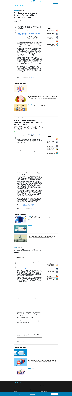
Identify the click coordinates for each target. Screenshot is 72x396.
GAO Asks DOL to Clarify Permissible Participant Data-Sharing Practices (40, 217)
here (29, 152)
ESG (23, 338)
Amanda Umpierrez (25, 340)
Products (15, 247)
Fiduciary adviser (31, 205)
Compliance (15, 117)
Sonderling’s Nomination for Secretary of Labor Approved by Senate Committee (41, 236)
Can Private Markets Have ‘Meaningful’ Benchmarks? (37, 227)
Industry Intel (32, 77)
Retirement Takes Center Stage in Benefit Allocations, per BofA (38, 105)
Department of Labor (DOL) (36, 204)
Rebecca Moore (19, 21)
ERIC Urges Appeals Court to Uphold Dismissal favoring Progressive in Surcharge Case (51, 44)
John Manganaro (19, 129)
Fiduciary (28, 205)
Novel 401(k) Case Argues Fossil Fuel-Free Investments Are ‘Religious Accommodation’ (42, 360)
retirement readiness (31, 74)
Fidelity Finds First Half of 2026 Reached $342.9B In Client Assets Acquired (51, 41)
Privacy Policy (32, 394)
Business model (27, 204)
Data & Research (16, 10)
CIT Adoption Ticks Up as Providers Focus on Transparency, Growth (50, 37)
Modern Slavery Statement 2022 (43, 391)
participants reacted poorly (36, 30)
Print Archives (15, 390)
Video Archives (15, 391)
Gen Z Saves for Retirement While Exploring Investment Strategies (50, 30)
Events (14, 388)
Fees (26, 205)
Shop (29, 390)
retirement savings (36, 74)
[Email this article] (15, 26)
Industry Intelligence (16, 389)
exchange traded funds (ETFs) (27, 338)
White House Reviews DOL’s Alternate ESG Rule (36, 369)
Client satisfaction (31, 204)
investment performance (26, 74)
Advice (24, 204)
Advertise (30, 389)
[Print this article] (15, 32)
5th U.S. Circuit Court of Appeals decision (35, 134)
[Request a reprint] (15, 31)
